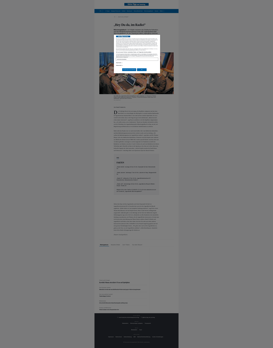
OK (141, 69)
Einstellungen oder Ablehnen (129, 69)
